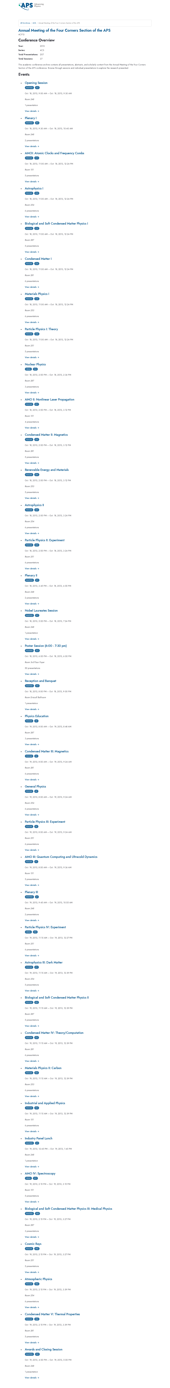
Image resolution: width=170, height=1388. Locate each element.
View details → (32, 111)
